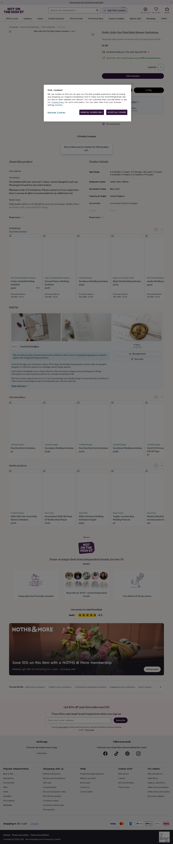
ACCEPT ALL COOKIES (117, 112)
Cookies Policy (57, 102)
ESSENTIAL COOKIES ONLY (92, 112)
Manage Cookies (56, 112)
